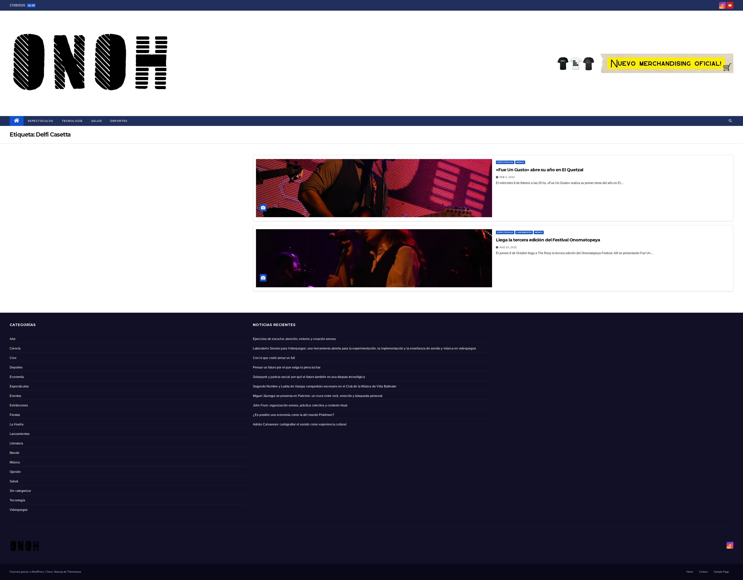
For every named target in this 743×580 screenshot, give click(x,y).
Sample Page (721, 571)
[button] (730, 120)
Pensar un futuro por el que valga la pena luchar (287, 367)
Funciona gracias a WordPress (27, 571)
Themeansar (74, 571)
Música (520, 162)
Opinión (15, 471)
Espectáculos (40, 121)
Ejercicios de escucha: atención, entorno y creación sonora (294, 339)
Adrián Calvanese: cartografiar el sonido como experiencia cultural (300, 424)
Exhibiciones (19, 405)
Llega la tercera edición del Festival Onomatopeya (548, 240)
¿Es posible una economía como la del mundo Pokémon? (293, 414)
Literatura (16, 443)
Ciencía (15, 348)
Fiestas (15, 414)
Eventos (15, 396)
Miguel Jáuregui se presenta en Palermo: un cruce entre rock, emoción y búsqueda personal (318, 396)
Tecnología (72, 121)
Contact (703, 571)
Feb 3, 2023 (507, 177)
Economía (17, 377)
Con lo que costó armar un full (274, 358)
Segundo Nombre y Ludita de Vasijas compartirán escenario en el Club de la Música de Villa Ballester (324, 386)
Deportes (118, 121)
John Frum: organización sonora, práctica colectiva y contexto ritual (300, 405)
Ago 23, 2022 (508, 247)
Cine (13, 358)
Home (690, 571)
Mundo (14, 452)
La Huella (16, 424)
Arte (12, 339)
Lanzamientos (524, 232)
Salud (96, 121)
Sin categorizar (20, 490)
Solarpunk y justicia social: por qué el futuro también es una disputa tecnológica (309, 377)
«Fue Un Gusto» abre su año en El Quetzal (539, 169)
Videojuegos (18, 509)
